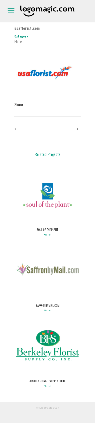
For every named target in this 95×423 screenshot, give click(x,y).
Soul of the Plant (47, 229)
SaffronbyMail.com (47, 305)
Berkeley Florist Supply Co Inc (47, 381)
